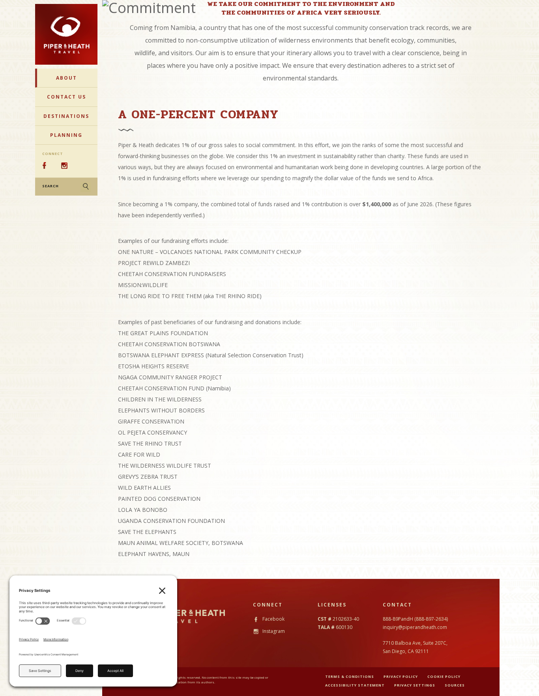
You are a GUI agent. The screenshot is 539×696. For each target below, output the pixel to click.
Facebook (272, 619)
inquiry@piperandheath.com (415, 627)
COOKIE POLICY (443, 676)
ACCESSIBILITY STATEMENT (355, 685)
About (66, 78)
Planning (66, 135)
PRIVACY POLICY (401, 676)
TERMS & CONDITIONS (349, 676)
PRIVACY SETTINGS (414, 685)
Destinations (66, 116)
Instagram (273, 631)
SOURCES (455, 685)
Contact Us (66, 96)
